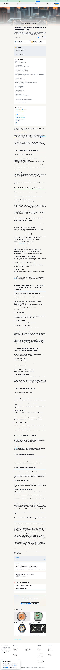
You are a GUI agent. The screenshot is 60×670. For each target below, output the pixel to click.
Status (49, 649)
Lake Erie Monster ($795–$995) (20, 79)
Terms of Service (50, 650)
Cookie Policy (50, 653)
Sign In (53, 3)
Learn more (15, 665)
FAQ (16, 122)
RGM (16, 443)
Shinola (17, 114)
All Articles (38, 655)
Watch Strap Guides (39, 657)
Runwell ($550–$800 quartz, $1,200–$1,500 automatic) (24, 75)
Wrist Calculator (27, 648)
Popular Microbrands (40, 662)
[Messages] (50, 3)
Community (21, 5)
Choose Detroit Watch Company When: (21, 87)
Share (45, 37)
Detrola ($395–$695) (19, 77)
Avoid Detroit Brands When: (20, 90)
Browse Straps (15, 648)
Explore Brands (35, 603)
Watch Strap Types (39, 663)
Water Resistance (27, 653)
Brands (11, 5)
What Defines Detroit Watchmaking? (20, 62)
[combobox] (47, 3)
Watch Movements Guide (40, 661)
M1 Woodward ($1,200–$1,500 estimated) (22, 70)
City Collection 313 (18, 73)
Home (16, 23)
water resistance (22, 243)
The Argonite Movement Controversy (21, 81)
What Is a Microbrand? (40, 660)
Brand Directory (39, 649)
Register (56, 3)
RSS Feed (50, 655)
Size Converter (27, 650)
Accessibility (50, 654)
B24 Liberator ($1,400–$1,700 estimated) (22, 71)
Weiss (16, 448)
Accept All (5, 667)
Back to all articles (18, 639)
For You (15, 5)
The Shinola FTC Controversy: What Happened (22, 66)
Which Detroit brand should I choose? (21, 98)
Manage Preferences (13, 667)
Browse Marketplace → (18, 553)
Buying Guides (15, 655)
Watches (3, 5)
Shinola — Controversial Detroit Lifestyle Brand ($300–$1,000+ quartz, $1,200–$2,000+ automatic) (29, 74)
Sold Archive (15, 656)
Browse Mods (15, 649)
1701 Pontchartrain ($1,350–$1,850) (21, 69)
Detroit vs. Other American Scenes (20, 91)
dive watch (24, 327)
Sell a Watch (15, 650)
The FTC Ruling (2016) (19, 65)
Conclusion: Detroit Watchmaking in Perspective (22, 100)
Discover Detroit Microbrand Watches (21, 102)
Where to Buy (18, 120)
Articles (19, 23)
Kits (7, 5)
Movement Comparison (28, 649)
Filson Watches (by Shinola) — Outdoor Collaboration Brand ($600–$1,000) (26, 82)
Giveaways (38, 650)
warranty (15, 278)
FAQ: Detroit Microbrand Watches (20, 94)
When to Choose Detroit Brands (19, 86)
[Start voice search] (35, 3)
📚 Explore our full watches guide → (20, 131)
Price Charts (15, 653)
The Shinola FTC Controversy (20, 111)
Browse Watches (25, 603)
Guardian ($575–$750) (19, 78)
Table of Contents (19, 59)
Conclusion (17, 123)
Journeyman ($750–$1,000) (20, 83)
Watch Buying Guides (40, 656)
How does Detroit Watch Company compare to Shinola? (24, 99)
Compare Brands (15, 654)
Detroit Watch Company (19, 112)
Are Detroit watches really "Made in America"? (22, 95)
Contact (49, 648)
